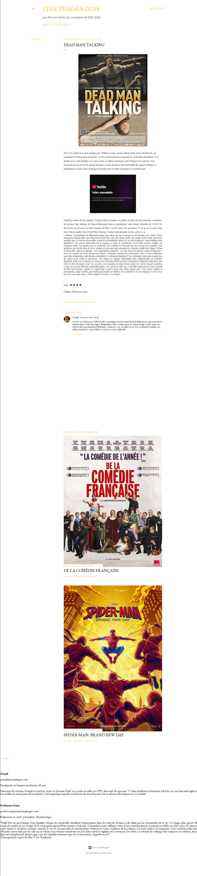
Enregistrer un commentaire (85, 576)
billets (47, 24)
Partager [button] (36, 39)
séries (66, 24)
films (57, 24)
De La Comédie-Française (91, 570)
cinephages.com (71, 9)
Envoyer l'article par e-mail (84, 302)
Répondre (77, 334)
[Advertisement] (113, 403)
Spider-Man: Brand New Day (93, 734)
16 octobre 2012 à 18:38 (89, 317)
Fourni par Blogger (101, 847)
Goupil (75, 317)
